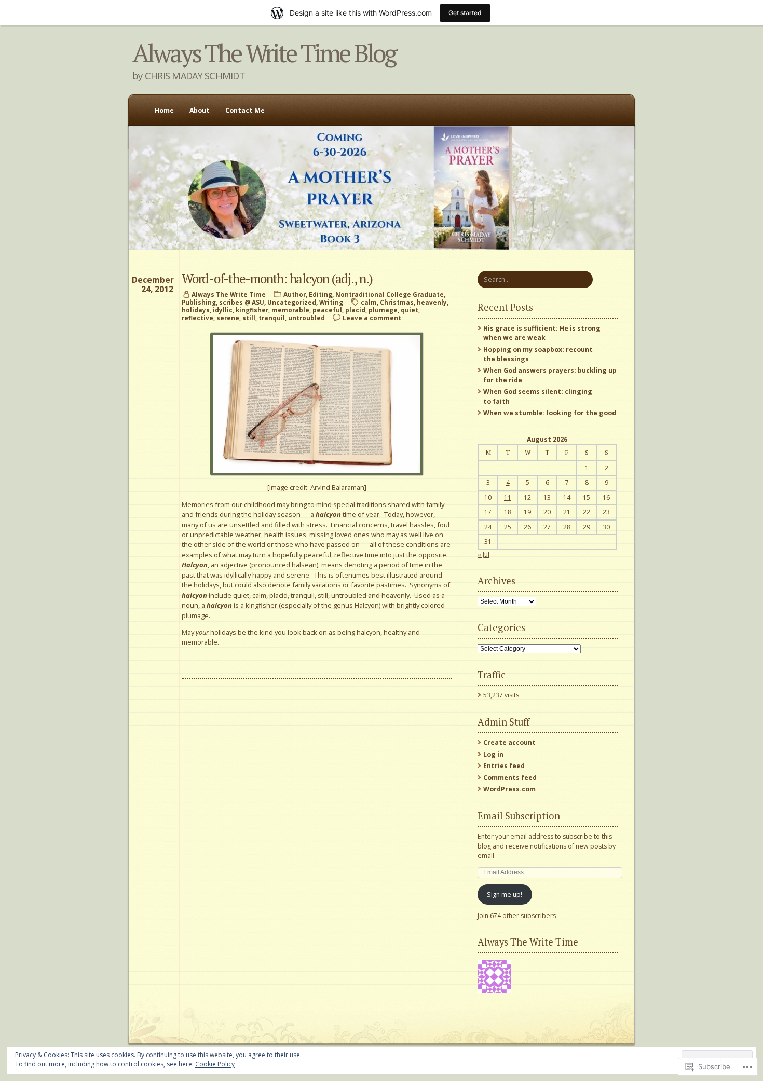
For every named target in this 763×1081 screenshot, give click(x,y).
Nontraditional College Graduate (389, 294)
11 (507, 497)
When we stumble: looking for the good (549, 412)
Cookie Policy (215, 1064)
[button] (317, 404)
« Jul (483, 554)
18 (507, 512)
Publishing (199, 302)
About (199, 110)
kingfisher (252, 310)
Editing (320, 294)
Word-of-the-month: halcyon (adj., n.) (277, 278)
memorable (290, 310)
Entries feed (504, 765)
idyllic (223, 310)
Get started (465, 13)
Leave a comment (372, 318)
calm (369, 302)
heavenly (432, 302)
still (248, 318)
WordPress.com (509, 789)
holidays (196, 310)
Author (294, 294)
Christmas (397, 302)
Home (164, 110)
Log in (493, 754)
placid (355, 310)
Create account (509, 742)
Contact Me (245, 110)
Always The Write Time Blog (264, 53)
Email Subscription (519, 816)
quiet (409, 310)
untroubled (306, 318)
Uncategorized (291, 302)
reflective (197, 318)
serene (227, 318)
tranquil (271, 318)
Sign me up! (504, 894)
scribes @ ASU (241, 302)
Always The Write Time (229, 294)
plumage (383, 310)
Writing (331, 302)
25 (507, 527)
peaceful (327, 310)
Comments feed (510, 777)
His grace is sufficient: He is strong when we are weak (542, 333)
